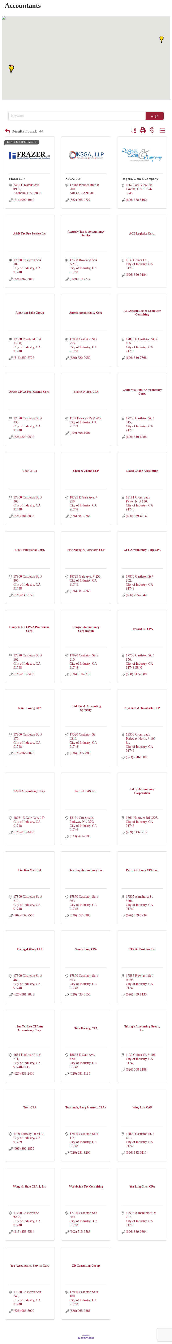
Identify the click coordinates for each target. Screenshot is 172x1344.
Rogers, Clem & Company (140, 178)
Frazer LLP (17, 178)
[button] (12, 69)
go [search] (156, 116)
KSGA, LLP (73, 178)
